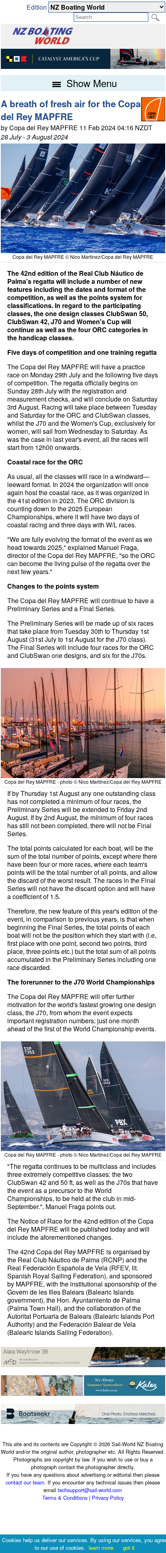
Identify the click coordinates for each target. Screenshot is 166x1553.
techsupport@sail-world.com (90, 1490)
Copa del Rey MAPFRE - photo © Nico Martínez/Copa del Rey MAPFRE (83, 781)
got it (129, 1547)
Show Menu (90, 83)
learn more (101, 1547)
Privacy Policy (108, 1497)
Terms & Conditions (64, 1497)
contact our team (25, 1482)
